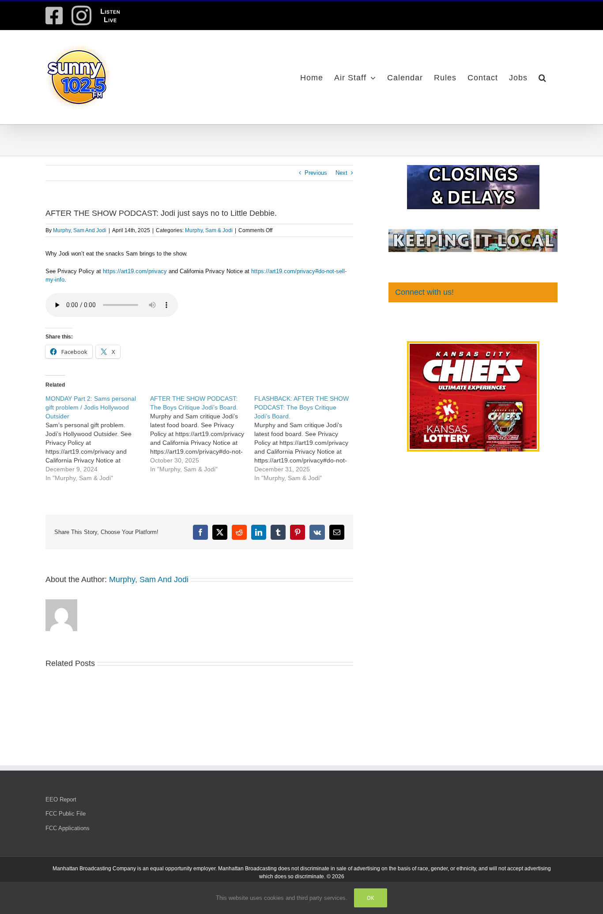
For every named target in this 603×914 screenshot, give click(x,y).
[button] (542, 77)
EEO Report (60, 799)
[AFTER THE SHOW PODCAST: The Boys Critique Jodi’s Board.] (202, 434)
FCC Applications (67, 828)
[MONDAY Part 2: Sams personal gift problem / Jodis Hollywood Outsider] (97, 438)
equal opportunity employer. (183, 868)
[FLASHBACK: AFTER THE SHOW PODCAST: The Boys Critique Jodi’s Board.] (306, 438)
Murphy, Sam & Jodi (209, 230)
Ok (370, 898)
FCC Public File (65, 813)
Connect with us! (424, 292)
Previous (316, 172)
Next (341, 172)
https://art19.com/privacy (135, 271)
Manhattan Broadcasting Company (94, 868)
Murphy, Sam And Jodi (79, 230)
